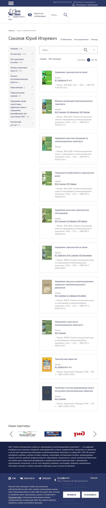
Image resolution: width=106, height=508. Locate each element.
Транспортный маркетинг (66, 359)
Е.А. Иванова (72, 221)
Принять (71, 494)
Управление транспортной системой (71, 72)
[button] (11, 434)
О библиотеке (66, 39)
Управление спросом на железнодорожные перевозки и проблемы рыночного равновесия (74, 284)
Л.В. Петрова (85, 112)
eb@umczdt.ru (19, 16)
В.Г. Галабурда (60, 80)
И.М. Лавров (71, 184)
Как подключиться (81, 39)
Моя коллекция (55, 59)
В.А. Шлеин (81, 296)
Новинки (43, 59)
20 (93, 60)
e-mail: (10, 17)
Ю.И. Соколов (60, 112)
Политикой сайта (14, 497)
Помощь (94, 39)
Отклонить (90, 494)
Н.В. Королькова (85, 255)
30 (96, 60)
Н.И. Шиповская (73, 112)
